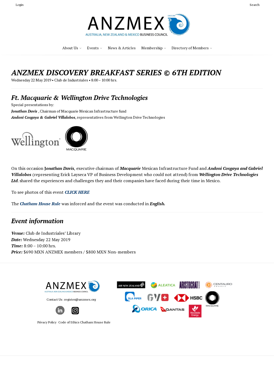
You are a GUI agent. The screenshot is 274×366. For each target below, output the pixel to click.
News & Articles (122, 47)
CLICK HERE (77, 192)
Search (255, 5)
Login (20, 5)
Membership (152, 47)
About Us (70, 47)
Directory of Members (190, 47)
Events (93, 47)
